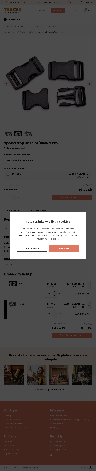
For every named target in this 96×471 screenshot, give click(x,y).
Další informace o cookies (48, 238)
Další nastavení (32, 248)
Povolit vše (64, 248)
